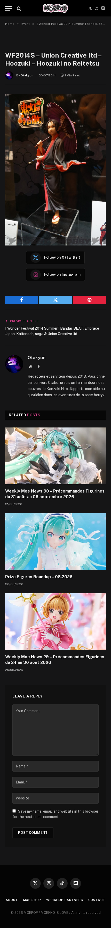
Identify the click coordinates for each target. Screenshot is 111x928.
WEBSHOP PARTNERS (64, 900)
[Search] (18, 8)
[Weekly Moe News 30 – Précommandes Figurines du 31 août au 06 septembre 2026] (55, 455)
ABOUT (12, 900)
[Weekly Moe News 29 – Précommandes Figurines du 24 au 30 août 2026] (55, 621)
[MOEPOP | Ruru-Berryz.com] (55, 8)
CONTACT (96, 900)
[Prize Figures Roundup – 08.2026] (55, 541)
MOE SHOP (32, 900)
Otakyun (27, 75)
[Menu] (8, 8)
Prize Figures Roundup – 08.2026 (39, 576)
